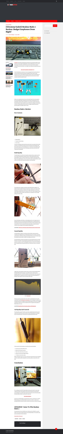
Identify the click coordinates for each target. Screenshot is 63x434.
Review (24, 418)
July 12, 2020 (17, 34)
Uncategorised (8, 24)
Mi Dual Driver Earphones (25, 300)
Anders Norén (11, 432)
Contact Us (11, 1)
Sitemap (24, 1)
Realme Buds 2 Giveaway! (18, 416)
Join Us (15, 1)
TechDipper (11, 430)
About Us (7, 1)
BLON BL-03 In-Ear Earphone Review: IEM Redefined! (27, 306)
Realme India (28, 295)
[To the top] (56, 429)
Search (55, 25)
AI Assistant (47, 30)
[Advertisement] (31, 12)
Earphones (16, 62)
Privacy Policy (19, 1)
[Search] (56, 1)
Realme (20, 418)
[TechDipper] (31, 4)
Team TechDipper (11, 34)
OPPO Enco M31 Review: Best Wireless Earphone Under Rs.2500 (29, 227)
